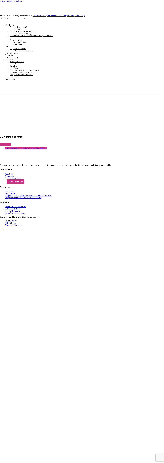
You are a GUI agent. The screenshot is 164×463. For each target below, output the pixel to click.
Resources (9, 59)
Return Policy (10, 223)
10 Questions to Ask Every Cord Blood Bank (23, 198)
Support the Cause (13, 178)
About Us (9, 55)
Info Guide (14, 68)
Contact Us (9, 176)
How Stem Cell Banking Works (22, 31)
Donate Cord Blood (18, 42)
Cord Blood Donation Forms (21, 51)
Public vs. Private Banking (20, 33)
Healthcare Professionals (15, 207)
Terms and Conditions (14, 225)
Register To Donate (18, 49)
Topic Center (15, 77)
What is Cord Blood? (18, 27)
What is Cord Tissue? (18, 29)
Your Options (10, 38)
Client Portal (10, 79)
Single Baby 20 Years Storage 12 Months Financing (26, 148)
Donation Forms (11, 57)
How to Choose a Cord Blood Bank (24, 70)
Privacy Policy (10, 221)
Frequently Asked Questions (21, 75)
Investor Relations (12, 211)
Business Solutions (12, 209)
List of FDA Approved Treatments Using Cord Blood (31, 36)
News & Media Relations (15, 213)
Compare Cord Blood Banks (21, 72)
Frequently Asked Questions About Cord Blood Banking (28, 196)
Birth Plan (14, 66)
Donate (8, 46)
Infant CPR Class (17, 62)
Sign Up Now (5, 144)
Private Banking (16, 40)
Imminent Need (16, 44)
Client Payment (15, 181)
